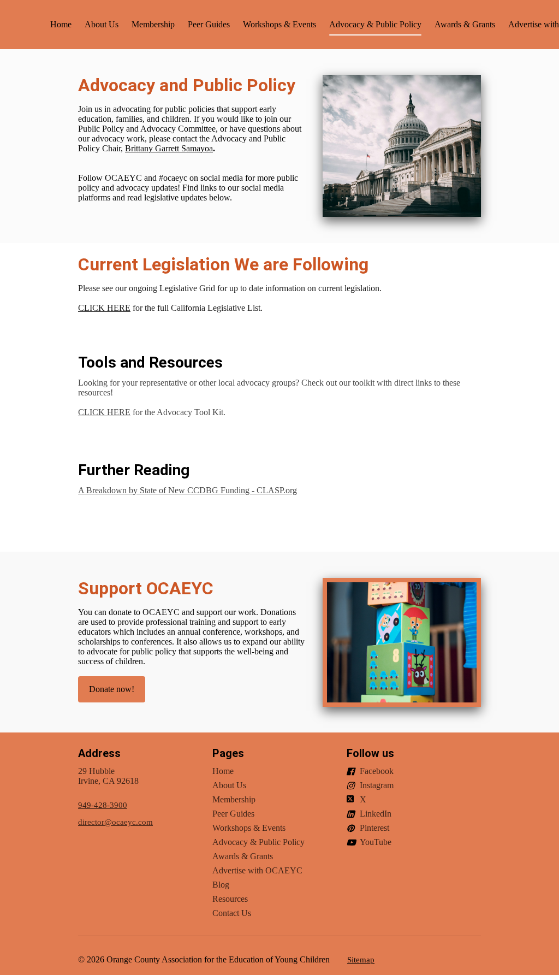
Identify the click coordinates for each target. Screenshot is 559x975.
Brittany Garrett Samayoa (169, 148)
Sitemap (360, 959)
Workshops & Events (279, 24)
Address (99, 753)
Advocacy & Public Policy (375, 24)
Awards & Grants (465, 24)
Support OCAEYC (145, 588)
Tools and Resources (150, 362)
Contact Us (231, 913)
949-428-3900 (102, 805)
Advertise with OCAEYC (257, 870)
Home (61, 24)
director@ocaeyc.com (115, 822)
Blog (220, 884)
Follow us (370, 753)
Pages (228, 753)
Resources (230, 898)
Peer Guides (209, 24)
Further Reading (133, 470)
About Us (101, 24)
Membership (153, 24)
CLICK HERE (104, 307)
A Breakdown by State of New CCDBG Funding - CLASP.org (187, 490)
